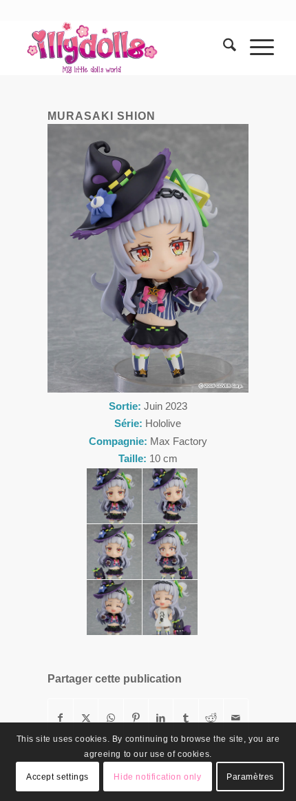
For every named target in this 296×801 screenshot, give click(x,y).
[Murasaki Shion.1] (114, 495)
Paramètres (250, 777)
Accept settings (57, 777)
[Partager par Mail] (236, 718)
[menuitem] (222, 47)
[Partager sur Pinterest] (136, 718)
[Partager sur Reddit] (211, 718)
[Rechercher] (222, 47)
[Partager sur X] (86, 718)
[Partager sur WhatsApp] (110, 718)
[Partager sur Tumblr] (185, 718)
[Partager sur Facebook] (60, 718)
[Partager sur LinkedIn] (161, 718)
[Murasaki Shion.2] (170, 495)
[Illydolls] (122, 47)
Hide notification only (157, 777)
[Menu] (255, 47)
